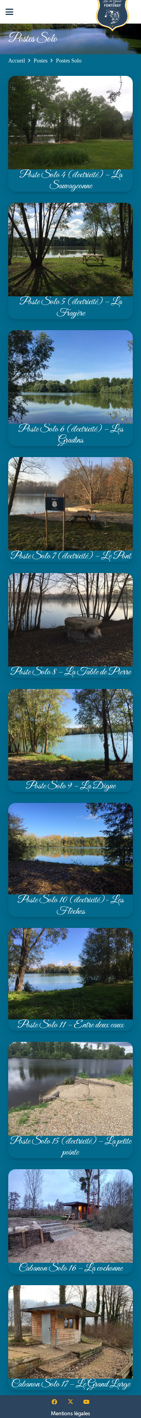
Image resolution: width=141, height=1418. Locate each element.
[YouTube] (86, 1402)
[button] (9, 12)
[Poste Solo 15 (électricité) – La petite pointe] (70, 1100)
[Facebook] (54, 1402)
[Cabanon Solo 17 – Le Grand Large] (70, 1337)
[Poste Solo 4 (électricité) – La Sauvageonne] (70, 134)
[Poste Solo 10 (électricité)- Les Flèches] (70, 860)
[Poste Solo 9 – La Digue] (70, 740)
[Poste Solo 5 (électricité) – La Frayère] (70, 261)
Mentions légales (70, 1413)
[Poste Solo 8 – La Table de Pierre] (70, 625)
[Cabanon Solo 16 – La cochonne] (70, 1221)
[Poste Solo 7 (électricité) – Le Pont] (70, 509)
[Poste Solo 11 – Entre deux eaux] (70, 979)
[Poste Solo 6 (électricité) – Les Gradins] (70, 388)
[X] (71, 1402)
